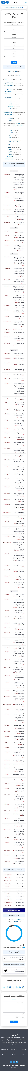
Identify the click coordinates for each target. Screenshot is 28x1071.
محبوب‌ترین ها (4, 1049)
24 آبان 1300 (7, 7)
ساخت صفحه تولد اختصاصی (14, 910)
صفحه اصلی (23, 1049)
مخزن (14, 1052)
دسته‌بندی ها (14, 1049)
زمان (18, 7)
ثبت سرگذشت (14, 1022)
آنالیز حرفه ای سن (13, 7)
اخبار (23, 1055)
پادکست (4, 1052)
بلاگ (23, 1052)
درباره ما (14, 1055)
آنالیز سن (14, 62)
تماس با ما (4, 1055)
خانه (21, 7)
